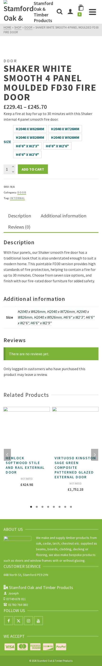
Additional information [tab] (63, 216)
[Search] (59, 12)
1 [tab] (31, 506)
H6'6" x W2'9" (27, 154)
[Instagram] (28, 620)
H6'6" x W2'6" (57, 146)
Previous (7, 455)
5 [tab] (53, 506)
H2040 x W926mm (65, 137)
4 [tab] (48, 506)
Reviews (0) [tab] (19, 227)
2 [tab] (36, 506)
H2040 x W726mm (65, 128)
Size (7, 141)
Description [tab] (19, 216)
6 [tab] (59, 506)
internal (17, 198)
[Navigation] (92, 12)
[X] (18, 620)
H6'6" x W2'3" (27, 146)
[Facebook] (8, 620)
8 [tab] (71, 506)
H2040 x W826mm (30, 137)
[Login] (70, 12)
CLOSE (79, 306)
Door (21, 192)
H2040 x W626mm (30, 128)
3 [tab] (42, 506)
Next (94, 455)
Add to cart (33, 169)
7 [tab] (65, 506)
